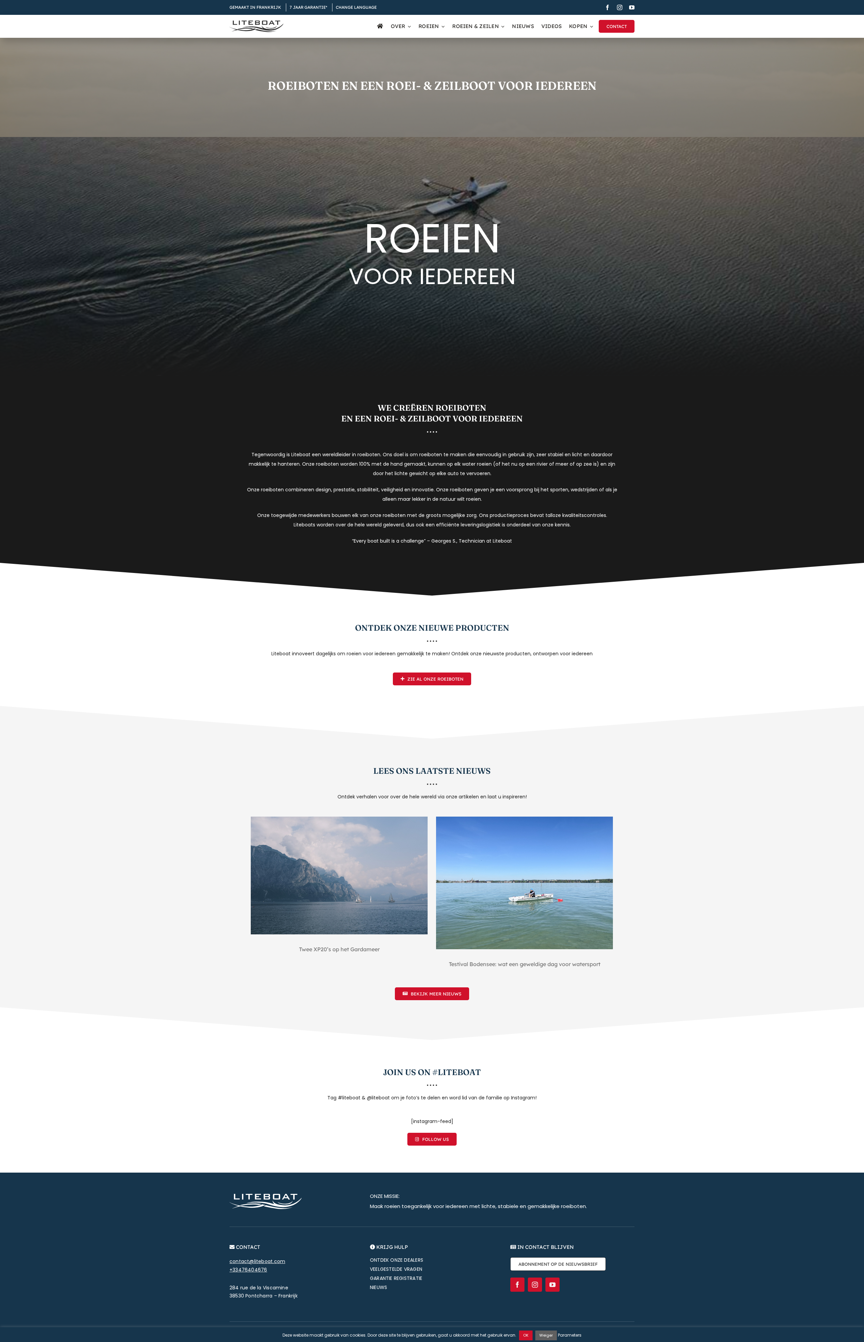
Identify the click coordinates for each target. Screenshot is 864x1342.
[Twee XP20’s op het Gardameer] (339, 875)
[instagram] (619, 7)
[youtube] (631, 7)
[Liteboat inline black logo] (257, 23)
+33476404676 (248, 1269)
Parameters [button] (570, 1335)
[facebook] (607, 7)
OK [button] (526, 1335)
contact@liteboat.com (257, 1261)
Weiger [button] (546, 1335)
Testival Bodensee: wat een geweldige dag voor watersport (524, 964)
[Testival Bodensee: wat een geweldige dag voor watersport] (524, 883)
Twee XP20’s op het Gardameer (339, 949)
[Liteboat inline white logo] (266, 1196)
